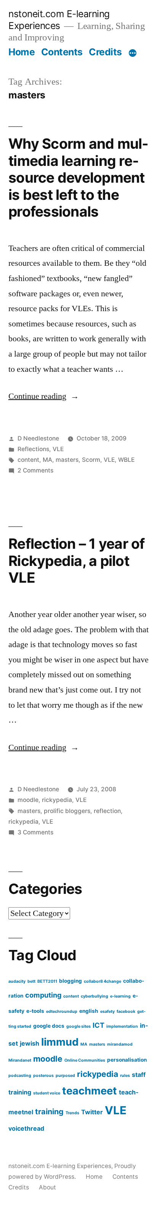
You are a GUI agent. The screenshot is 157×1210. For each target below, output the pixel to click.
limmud (59, 1042)
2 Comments (35, 470)
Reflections (33, 449)
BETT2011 (47, 981)
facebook (126, 1011)
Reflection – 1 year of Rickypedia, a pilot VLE (76, 560)
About (47, 1187)
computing (43, 995)
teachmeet (89, 1091)
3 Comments (35, 832)
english (88, 1011)
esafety (107, 1011)
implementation (122, 1026)
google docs (48, 1026)
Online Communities (84, 1060)
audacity (17, 981)
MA (47, 459)
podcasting (19, 1075)
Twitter (92, 1112)
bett (31, 981)
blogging (70, 981)
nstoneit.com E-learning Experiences (59, 19)
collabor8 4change (102, 981)
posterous (43, 1075)
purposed (65, 1075)
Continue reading (43, 396)
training (49, 1111)
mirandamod (120, 1044)
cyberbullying (94, 996)
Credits (105, 52)
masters (67, 459)
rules (125, 1075)
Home (21, 52)
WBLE (126, 459)
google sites (78, 1026)
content (28, 459)
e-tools (35, 1011)
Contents (62, 52)
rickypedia (57, 799)
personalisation (127, 1060)
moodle (28, 799)
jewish (29, 1043)
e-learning (120, 996)
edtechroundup (61, 1011)
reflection (107, 811)
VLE (58, 449)
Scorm (91, 459)
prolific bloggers (67, 811)
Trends (72, 1112)
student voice (46, 1093)
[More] (132, 53)
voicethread (26, 1128)
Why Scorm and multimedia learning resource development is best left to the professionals (78, 177)
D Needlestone (38, 438)
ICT (98, 1025)
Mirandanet (19, 1060)
